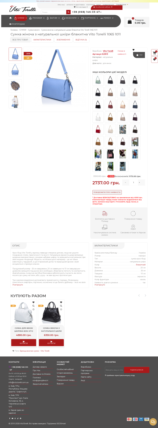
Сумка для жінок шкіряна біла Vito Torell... (23, 331)
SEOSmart (61, 423)
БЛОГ (99, 5)
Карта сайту (86, 377)
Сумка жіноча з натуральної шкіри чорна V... (51, 331)
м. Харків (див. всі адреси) (16, 411)
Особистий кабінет (103, 7)
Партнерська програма (86, 371)
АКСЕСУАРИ (71, 18)
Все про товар (20, 40)
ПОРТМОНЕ (90, 18)
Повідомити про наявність (107, 192)
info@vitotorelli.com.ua (18, 382)
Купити (24, 343)
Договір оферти (40, 367)
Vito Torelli (108, 51)
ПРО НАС (61, 5)
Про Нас (36, 370)
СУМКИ (21, 18)
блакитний (141, 265)
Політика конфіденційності (40, 379)
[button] (145, 295)
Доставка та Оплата (41, 374)
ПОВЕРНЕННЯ (108, 5)
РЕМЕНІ (107, 18)
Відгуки (60, 384)
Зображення (63, 40)
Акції (83, 380)
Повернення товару (66, 380)
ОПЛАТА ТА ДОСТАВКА (76, 5)
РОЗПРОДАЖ (18, 24)
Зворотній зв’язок (40, 384)
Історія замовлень (65, 373)
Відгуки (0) (81, 40)
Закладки (61, 376)
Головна (14, 30)
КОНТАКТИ (90, 5)
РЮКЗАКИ (37, 18)
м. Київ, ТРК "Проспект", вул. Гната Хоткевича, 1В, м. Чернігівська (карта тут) (18, 401)
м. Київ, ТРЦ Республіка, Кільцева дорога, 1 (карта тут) (18, 389)
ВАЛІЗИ (53, 18)
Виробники (86, 367)
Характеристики (42, 40)
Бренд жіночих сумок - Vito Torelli (34, 351)
